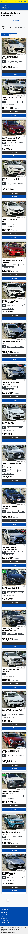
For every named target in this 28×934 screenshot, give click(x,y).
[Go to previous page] (4, 900)
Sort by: (11, 27)
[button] (25, 6)
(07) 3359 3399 (21, 1)
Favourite (19, 54)
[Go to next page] (24, 900)
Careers (3, 916)
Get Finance (14, 74)
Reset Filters (5, 34)
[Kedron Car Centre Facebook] (2, 1)
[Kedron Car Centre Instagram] (4, 1)
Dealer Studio (11, 932)
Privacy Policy (5, 922)
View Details (14, 71)
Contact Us (4, 914)
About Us (4, 912)
